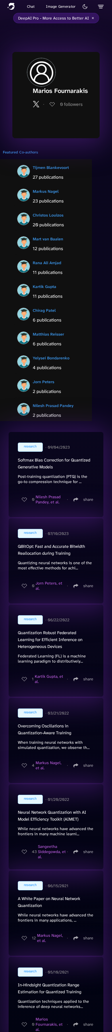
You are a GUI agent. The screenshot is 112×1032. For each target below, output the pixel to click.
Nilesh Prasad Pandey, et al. (48, 499)
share (88, 499)
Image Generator (61, 6)
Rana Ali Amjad (47, 262)
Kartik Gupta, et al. (49, 679)
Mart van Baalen (48, 239)
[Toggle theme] (85, 6)
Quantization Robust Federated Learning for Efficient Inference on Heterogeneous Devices (50, 639)
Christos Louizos (48, 215)
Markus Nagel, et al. (48, 765)
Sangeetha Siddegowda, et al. (52, 851)
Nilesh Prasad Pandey (53, 405)
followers (71, 104)
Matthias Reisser (48, 334)
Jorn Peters (43, 381)
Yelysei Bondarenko (51, 358)
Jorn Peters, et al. (49, 586)
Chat (31, 6)
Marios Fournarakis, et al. (49, 1024)
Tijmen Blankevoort (51, 167)
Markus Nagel (46, 191)
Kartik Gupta (44, 286)
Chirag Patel (44, 310)
